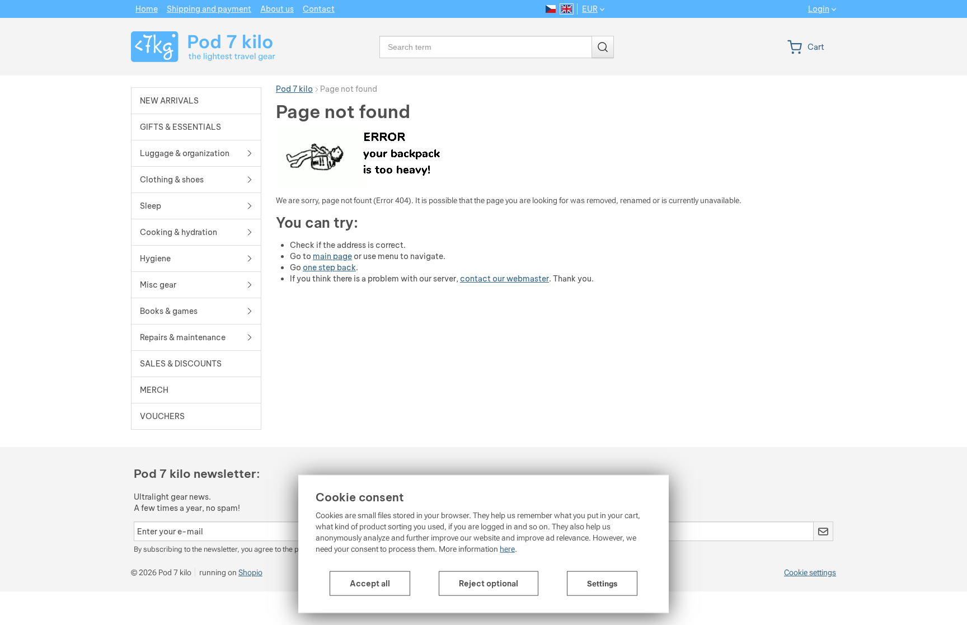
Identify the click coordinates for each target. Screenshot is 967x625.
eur (590, 9)
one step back (329, 267)
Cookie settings (810, 572)
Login (818, 9)
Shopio (250, 572)
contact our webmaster (504, 279)
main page (332, 256)
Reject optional (488, 584)
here (507, 548)
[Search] (603, 47)
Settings (602, 583)
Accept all (370, 584)
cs (551, 9)
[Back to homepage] (196, 46)
